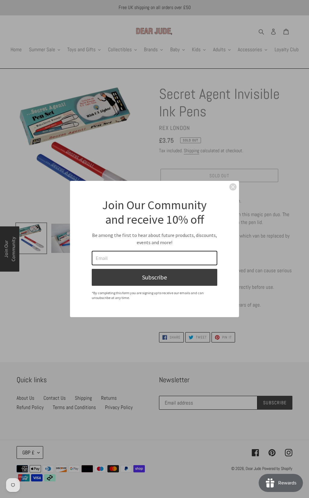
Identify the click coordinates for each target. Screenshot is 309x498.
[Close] (233, 187)
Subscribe (154, 277)
